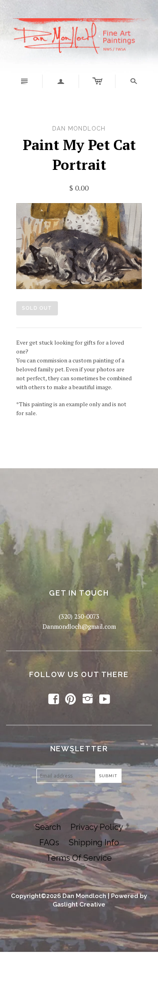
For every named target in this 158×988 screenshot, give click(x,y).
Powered (124, 896)
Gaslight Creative (79, 904)
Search (48, 827)
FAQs (49, 842)
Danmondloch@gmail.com (79, 626)
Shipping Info (94, 842)
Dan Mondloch (84, 896)
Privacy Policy (96, 827)
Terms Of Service (79, 858)
